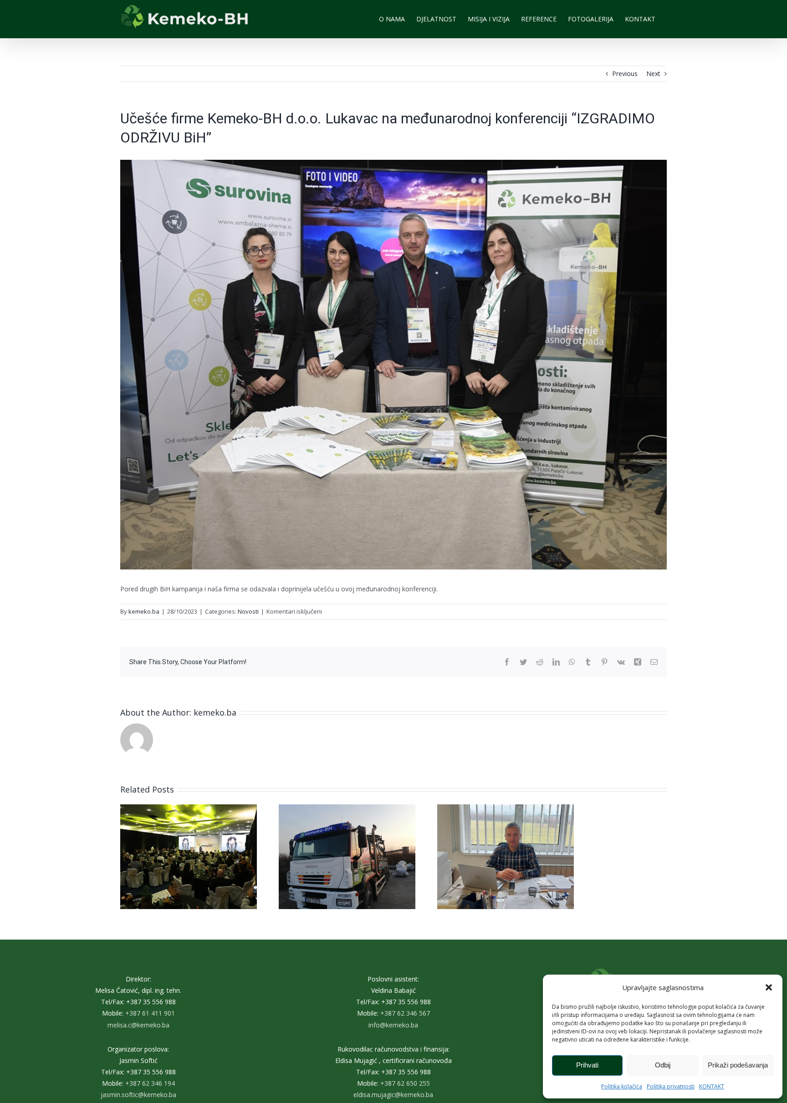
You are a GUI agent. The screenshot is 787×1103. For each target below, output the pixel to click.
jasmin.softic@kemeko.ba (138, 1094)
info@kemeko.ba (393, 1025)
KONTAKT (711, 1086)
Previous (625, 73)
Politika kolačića (621, 1086)
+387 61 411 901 (150, 1013)
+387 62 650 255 (405, 1083)
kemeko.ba (143, 611)
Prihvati (587, 1065)
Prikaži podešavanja (738, 1065)
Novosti (248, 611)
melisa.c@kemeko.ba (138, 1025)
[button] (768, 987)
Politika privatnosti (671, 1086)
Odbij (662, 1065)
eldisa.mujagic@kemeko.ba (393, 1094)
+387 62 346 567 (405, 1013)
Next (653, 73)
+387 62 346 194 (150, 1083)
